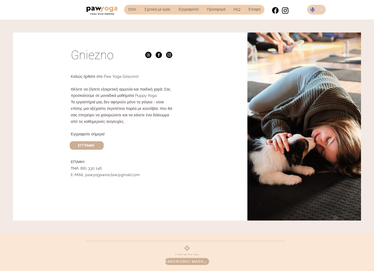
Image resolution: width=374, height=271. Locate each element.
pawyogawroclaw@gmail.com (112, 174)
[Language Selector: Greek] (316, 10)
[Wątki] (148, 55)
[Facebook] (275, 10)
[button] (216, 10)
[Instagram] (285, 10)
